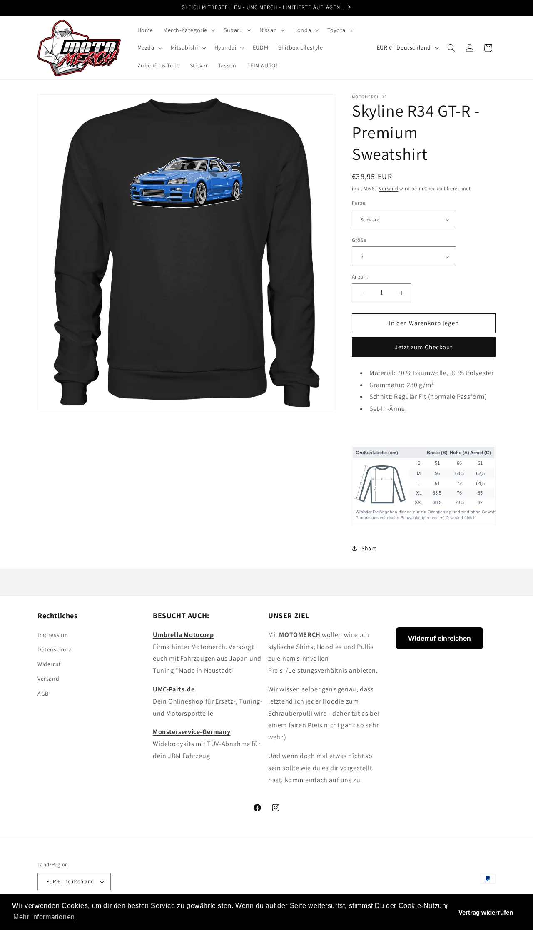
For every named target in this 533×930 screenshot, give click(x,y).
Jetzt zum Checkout (424, 347)
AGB (43, 693)
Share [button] (369, 548)
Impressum (52, 635)
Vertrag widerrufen (485, 912)
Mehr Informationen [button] (44, 916)
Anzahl (360, 276)
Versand (388, 188)
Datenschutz (54, 649)
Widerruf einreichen (439, 638)
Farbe (358, 202)
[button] (188, 30)
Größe (359, 240)
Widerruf (49, 664)
